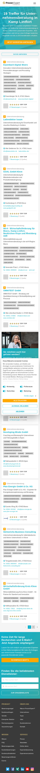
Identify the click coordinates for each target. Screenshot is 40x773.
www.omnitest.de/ (9, 312)
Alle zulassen (20, 400)
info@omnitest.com (23, 310)
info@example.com (24, 552)
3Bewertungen (14, 273)
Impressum (25, 765)
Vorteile (4, 704)
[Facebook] (12, 758)
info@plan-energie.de (23, 501)
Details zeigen (29, 396)
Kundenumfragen (7, 701)
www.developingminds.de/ (11, 458)
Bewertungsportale (8, 735)
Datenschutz (25, 763)
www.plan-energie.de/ (10, 503)
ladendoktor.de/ (22, 151)
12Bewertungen (14, 511)
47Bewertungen (14, 107)
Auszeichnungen (7, 715)
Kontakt (22, 715)
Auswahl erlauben (20, 406)
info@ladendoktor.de (9, 151)
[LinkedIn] (22, 758)
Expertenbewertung (26, 738)
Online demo (24, 735)
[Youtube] (27, 758)
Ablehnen (20, 411)
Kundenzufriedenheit (8, 742)
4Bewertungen (14, 562)
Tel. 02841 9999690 (9, 265)
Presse (22, 728)
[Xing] (17, 758)
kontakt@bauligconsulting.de (12, 203)
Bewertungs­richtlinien (8, 746)
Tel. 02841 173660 (9, 310)
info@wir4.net (22, 265)
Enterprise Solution (8, 708)
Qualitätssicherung (15, 765)
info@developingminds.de (11, 455)
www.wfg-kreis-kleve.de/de (12, 599)
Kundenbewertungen (8, 738)
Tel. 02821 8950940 (9, 552)
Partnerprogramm (7, 712)
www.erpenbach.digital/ (24, 99)
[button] (14, 105)
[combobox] (20, 668)
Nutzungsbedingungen (14, 763)
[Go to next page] (37, 615)
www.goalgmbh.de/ (9, 205)
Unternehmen (24, 701)
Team (21, 704)
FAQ (3, 731)
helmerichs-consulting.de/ (11, 554)
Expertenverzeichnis (26, 742)
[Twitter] (7, 758)
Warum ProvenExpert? (27, 697)
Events (4, 749)
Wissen (4, 728)
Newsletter (23, 731)
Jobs (21, 708)
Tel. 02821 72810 (8, 597)
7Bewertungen (14, 159)
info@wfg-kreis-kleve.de (23, 597)
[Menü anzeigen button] (35, 3)
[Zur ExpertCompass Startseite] (14, 3)
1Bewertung (13, 213)
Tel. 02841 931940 (9, 501)
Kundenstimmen (25, 712)
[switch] (21, 387)
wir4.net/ (31, 265)
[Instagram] (32, 758)
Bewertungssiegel (7, 697)
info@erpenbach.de (9, 99)
